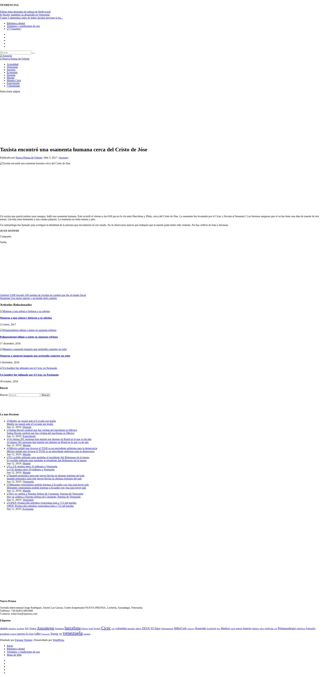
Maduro (225, 628)
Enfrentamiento (167, 629)
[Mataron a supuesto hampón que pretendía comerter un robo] (33, 349)
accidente (20, 628)
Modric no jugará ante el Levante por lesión (30, 424)
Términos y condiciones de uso (23, 26)
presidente (5, 634)
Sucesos (11, 69)
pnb (275, 629)
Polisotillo (311, 628)
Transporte (45, 634)
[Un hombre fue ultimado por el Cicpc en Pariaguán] (28, 368)
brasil (91, 629)
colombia (121, 628)
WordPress (58, 640)
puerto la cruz (25, 633)
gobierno (190, 629)
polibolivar (300, 629)
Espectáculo (13, 83)
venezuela (73, 633)
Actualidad (12, 64)
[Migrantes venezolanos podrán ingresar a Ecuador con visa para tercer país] (48, 484)
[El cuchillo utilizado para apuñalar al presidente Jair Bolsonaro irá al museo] (48, 457)
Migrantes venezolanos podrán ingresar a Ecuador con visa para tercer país (46, 487)
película (269, 628)
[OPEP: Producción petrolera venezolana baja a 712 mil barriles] (41, 502)
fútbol (178, 628)
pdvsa (262, 628)
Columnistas (13, 85)
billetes (84, 628)
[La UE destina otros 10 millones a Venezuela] (32, 466)
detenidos (131, 628)
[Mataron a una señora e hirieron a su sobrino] (25, 311)
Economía (12, 72)
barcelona (73, 628)
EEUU (146, 628)
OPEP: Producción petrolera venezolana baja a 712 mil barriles (40, 505)
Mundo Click (14, 80)
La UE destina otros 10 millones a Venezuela (31, 469)
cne (113, 628)
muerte (239, 628)
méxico (255, 628)
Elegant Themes (23, 640)
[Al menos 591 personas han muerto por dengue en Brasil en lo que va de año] (49, 439)
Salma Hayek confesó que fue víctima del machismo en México (40, 433)
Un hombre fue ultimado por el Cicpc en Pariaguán (29, 374)
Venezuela (12, 67)
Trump (54, 633)
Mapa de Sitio (14, 654)
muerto (247, 628)
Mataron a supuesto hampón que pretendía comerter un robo (35, 355)
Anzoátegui (45, 628)
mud (233, 628)
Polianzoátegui (287, 628)
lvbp (218, 629)
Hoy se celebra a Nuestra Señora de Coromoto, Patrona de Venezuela (43, 496)
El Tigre (155, 628)
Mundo (11, 77)
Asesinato (59, 628)
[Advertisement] (101, 119)
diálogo (139, 628)
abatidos (12, 628)
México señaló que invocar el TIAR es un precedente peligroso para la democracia (50, 451)
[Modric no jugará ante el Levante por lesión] (31, 421)
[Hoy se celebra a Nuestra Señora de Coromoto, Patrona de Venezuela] (45, 493)
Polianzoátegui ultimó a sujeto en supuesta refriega (29, 336)
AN (27, 628)
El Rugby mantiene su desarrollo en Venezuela (25, 14)
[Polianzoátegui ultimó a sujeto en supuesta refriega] (28, 330)
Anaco (32, 628)
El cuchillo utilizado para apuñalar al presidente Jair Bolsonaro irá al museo (47, 460)
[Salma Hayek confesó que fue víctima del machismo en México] (42, 430)
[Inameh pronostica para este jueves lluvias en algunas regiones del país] (45, 475)
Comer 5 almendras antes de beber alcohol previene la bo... (31, 17)
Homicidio (200, 628)
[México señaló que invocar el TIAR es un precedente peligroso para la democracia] (52, 448)
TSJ (60, 634)
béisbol (97, 628)
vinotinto (86, 634)
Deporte (11, 75)
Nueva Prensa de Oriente (29, 157)
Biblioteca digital (16, 23)
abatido (4, 628)
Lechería (211, 628)
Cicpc (106, 628)
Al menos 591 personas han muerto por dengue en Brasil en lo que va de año (48, 442)
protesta (13, 634)
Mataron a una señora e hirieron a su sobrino (26, 317)
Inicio (10, 645)
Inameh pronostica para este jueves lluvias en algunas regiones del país (44, 478)
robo (37, 633)
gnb (184, 628)
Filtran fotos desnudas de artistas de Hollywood (25, 11)
